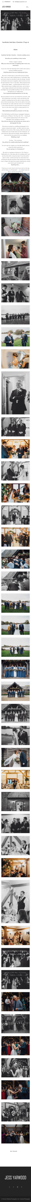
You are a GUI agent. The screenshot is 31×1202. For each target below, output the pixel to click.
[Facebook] (9, 1187)
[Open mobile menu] (27, 7)
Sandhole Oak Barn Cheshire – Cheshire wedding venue (15, 55)
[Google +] (13, 1187)
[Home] (6, 8)
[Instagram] (17, 1187)
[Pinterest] (22, 1187)
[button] (15, 183)
